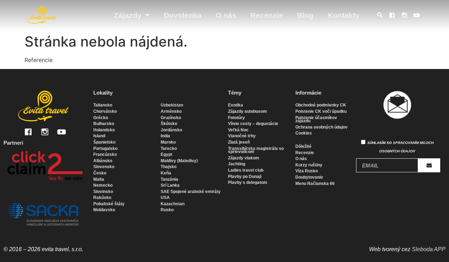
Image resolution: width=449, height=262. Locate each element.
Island (99, 135)
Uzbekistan (172, 105)
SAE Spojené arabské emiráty (191, 191)
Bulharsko (103, 123)
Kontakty (344, 15)
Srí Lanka (170, 185)
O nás (226, 15)
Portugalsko (105, 148)
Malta (98, 179)
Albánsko (102, 160)
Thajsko (168, 166)
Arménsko (171, 111)
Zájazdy (128, 15)
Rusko (167, 209)
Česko (99, 173)
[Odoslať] (429, 165)
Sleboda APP (428, 249)
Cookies (303, 133)
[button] (381, 15)
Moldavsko (104, 209)
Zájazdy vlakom (243, 158)
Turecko (169, 148)
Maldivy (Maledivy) (179, 160)
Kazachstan (173, 203)
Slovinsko (103, 191)
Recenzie (266, 15)
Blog (305, 15)
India (165, 135)
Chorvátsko (105, 111)
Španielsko (104, 142)
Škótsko (169, 123)
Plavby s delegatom (247, 182)
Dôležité (303, 146)
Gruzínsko (171, 117)
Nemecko (103, 185)
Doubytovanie (309, 177)
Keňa (166, 173)
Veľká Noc (238, 129)
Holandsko (104, 129)
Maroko (168, 142)
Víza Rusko (306, 170)
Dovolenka (183, 15)
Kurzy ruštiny (308, 165)
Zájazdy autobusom (247, 111)
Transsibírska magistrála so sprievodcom (256, 150)
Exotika (235, 105)
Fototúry (236, 117)
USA (165, 197)
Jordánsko (171, 129)
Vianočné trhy (242, 135)
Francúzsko (105, 154)
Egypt (166, 154)
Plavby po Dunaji (244, 176)
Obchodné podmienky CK (320, 105)
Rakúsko (102, 197)
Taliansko (102, 105)
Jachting (236, 163)
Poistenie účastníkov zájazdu (316, 119)
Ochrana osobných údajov (321, 127)
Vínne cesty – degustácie (253, 123)
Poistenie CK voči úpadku (321, 111)
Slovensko (103, 166)
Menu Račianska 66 (315, 183)
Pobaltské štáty (109, 203)
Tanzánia (169, 179)
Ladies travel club (245, 170)
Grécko (100, 117)
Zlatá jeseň (239, 142)
